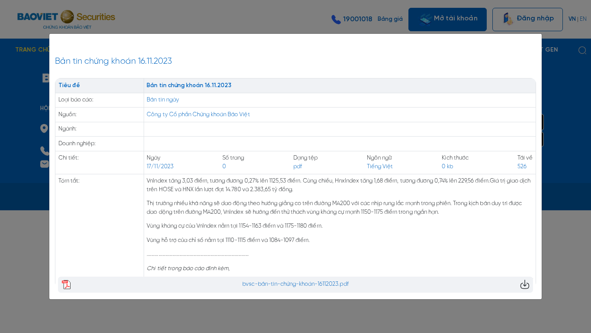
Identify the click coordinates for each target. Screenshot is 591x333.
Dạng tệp (305, 158)
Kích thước (455, 158)
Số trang (233, 158)
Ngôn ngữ (379, 158)
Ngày (154, 158)
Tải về (525, 158)
